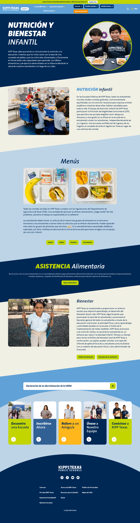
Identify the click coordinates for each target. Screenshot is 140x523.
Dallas (61, 242)
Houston (74, 242)
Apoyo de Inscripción (81, 11)
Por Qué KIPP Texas (40, 6)
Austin (50, 242)
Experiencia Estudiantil (56, 6)
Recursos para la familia (69, 492)
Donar (63, 498)
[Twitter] (78, 477)
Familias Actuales (90, 6)
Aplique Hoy (93, 2)
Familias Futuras (106, 6)
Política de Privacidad (90, 487)
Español (24, 9)
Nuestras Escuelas (48, 11)
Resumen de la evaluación (108, 357)
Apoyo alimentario (70, 283)
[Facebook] (67, 477)
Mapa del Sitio (87, 492)
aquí (69, 226)
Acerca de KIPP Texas (68, 487)
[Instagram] (62, 477)
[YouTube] (72, 477)
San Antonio (87, 242)
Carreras (77, 6)
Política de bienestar (86, 357)
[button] (134, 9)
